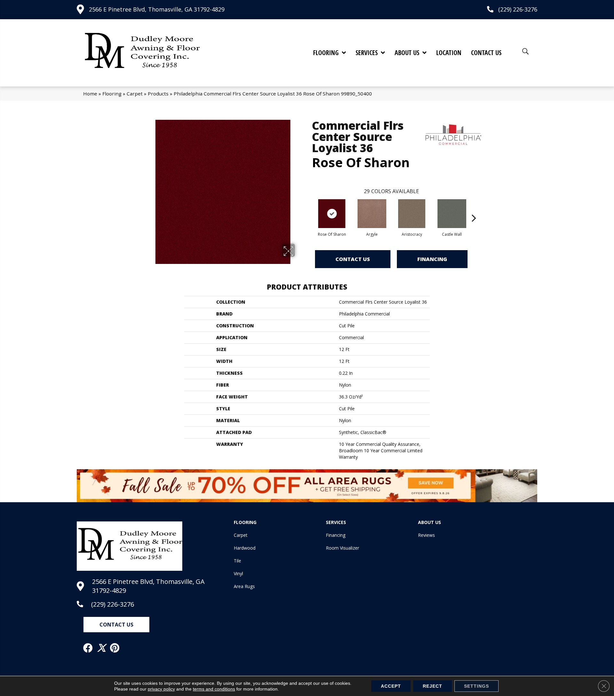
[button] (116, 625)
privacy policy (161, 689)
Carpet (135, 93)
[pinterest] (115, 648)
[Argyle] (372, 214)
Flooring (112, 93)
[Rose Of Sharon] (332, 214)
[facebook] (88, 648)
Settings (476, 686)
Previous (308, 208)
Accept (391, 686)
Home (90, 93)
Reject (432, 686)
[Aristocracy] (412, 214)
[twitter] (102, 648)
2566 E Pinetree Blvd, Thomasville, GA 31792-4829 (156, 9)
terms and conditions (214, 689)
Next (474, 208)
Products (158, 93)
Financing (432, 259)
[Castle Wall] (452, 214)
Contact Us (352, 259)
